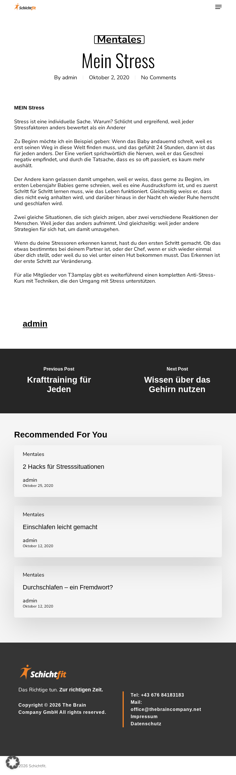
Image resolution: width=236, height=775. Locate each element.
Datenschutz (146, 723)
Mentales (119, 39)
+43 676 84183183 (162, 695)
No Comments (158, 77)
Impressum (144, 716)
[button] (218, 7)
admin (69, 77)
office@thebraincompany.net (166, 709)
